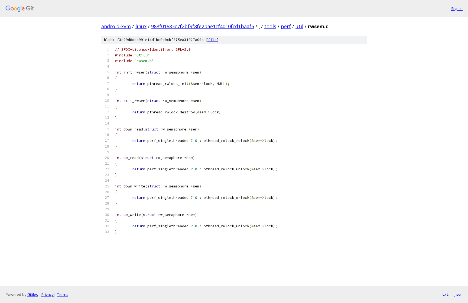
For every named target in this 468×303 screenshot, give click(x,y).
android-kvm (116, 26)
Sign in (457, 8)
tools (270, 26)
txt (445, 294)
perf (286, 26)
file (212, 39)
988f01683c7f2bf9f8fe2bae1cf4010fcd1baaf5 (202, 26)
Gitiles (32, 294)
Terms (62, 294)
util (299, 26)
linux (141, 26)
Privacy (47, 294)
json (458, 294)
